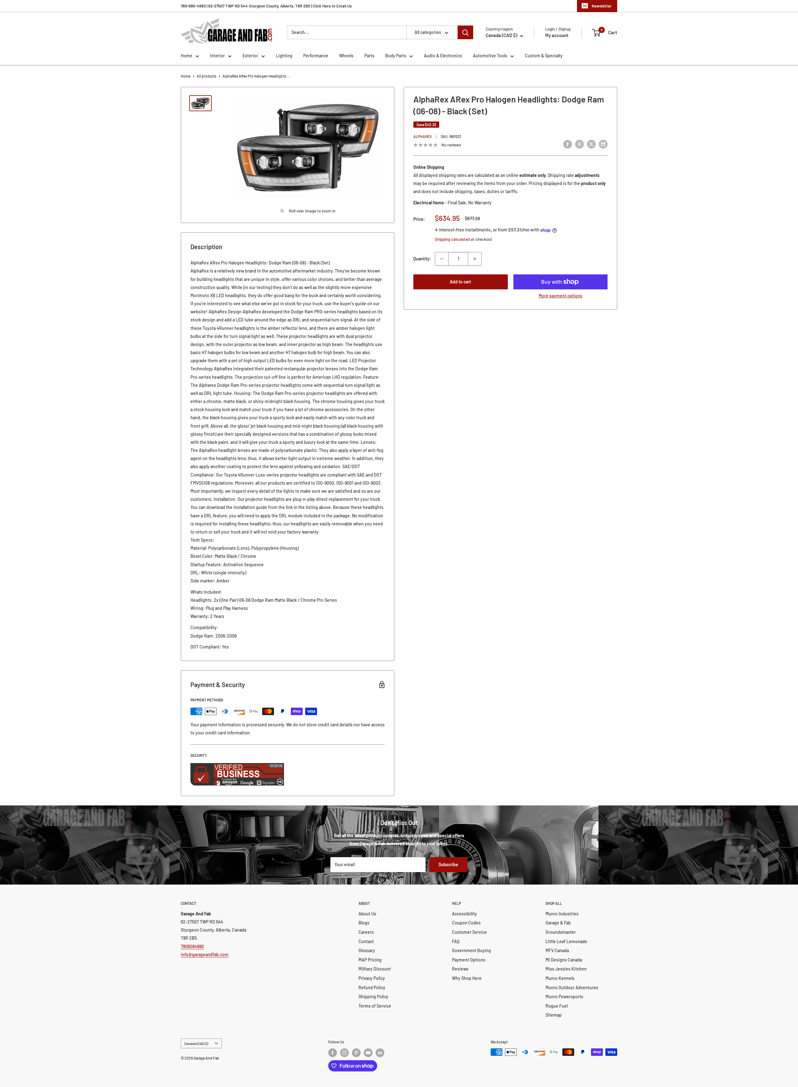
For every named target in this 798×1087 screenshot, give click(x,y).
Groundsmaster (561, 932)
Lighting (284, 55)
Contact (366, 941)
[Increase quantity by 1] (474, 258)
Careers (366, 932)
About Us (367, 913)
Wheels (346, 55)
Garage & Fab (558, 922)
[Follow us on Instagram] (344, 1052)
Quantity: (422, 258)
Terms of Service (374, 1006)
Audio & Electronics (443, 55)
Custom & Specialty (544, 55)
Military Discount (374, 968)
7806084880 (192, 946)
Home (186, 55)
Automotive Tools (490, 55)
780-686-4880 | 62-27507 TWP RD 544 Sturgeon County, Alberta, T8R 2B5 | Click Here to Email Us (266, 5)
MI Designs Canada (564, 959)
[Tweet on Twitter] (591, 144)
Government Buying (471, 950)
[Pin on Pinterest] (579, 144)
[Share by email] (603, 144)
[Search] (465, 32)
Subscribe (448, 864)
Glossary (366, 950)
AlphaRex (422, 136)
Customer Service (469, 932)
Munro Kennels (560, 978)
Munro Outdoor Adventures (572, 987)
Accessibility (464, 913)
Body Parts (395, 55)
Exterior (250, 55)
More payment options (560, 295)
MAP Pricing (370, 959)
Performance (315, 55)
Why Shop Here (467, 978)
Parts (369, 55)
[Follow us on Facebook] (332, 1052)
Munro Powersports (564, 996)
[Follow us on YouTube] (368, 1052)
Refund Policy (371, 987)
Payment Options (468, 959)
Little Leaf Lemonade (566, 941)
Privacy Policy (371, 978)
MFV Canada (557, 950)
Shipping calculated (452, 239)
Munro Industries (562, 913)
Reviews (460, 968)
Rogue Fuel (557, 1006)
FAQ (455, 941)
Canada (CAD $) (196, 1043)
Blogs (363, 922)
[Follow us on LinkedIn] (380, 1052)
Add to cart (460, 281)
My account (557, 35)
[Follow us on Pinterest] (356, 1052)
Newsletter (602, 5)
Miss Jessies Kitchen (566, 968)
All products (206, 76)
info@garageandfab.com (204, 954)
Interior (217, 55)
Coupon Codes (466, 922)
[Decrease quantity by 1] (441, 258)
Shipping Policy (373, 996)
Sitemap (554, 1015)
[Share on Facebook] (567, 144)
